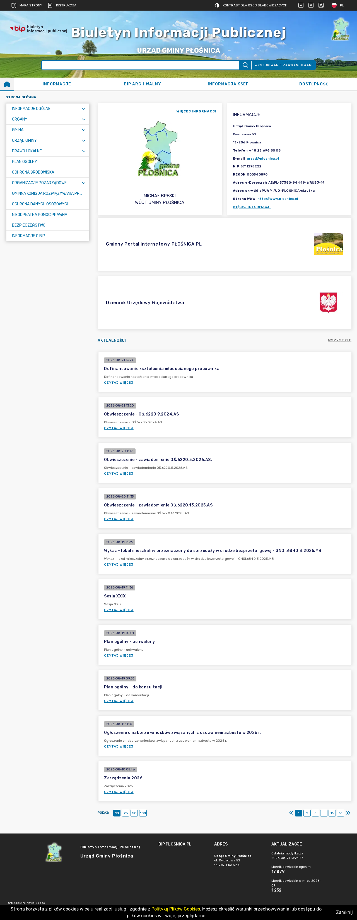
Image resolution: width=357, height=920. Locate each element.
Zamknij (344, 912)
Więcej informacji (252, 207)
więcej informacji (196, 111)
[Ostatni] (348, 813)
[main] (183, 859)
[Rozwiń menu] (83, 108)
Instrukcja (66, 5)
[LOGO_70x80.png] (340, 29)
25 (126, 813)
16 (340, 813)
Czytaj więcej (119, 383)
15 (332, 813)
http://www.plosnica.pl (277, 199)
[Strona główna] (7, 84)
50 (134, 813)
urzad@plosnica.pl (263, 158)
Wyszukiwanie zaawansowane (284, 65)
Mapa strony (31, 5)
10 (117, 813)
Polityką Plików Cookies (175, 909)
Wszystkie (340, 340)
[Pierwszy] (291, 813)
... (324, 813)
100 (143, 813)
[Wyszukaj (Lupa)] (245, 65)
